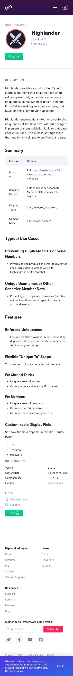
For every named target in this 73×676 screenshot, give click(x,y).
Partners (10, 605)
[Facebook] (19, 640)
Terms (19, 655)
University (48, 559)
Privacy (9, 655)
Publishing (40, 44)
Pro (7, 565)
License (50, 655)
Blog (8, 611)
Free (12, 56)
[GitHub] (41, 640)
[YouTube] (30, 640)
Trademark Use (34, 655)
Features (10, 559)
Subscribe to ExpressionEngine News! (29, 621)
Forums (46, 565)
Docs (45, 554)
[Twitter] (8, 640)
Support (14, 504)
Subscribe (53, 629)
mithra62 (40, 39)
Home (8, 24)
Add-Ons (19, 24)
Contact (9, 571)
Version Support (15, 577)
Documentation (18, 499)
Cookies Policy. (14, 671)
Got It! (60, 666)
